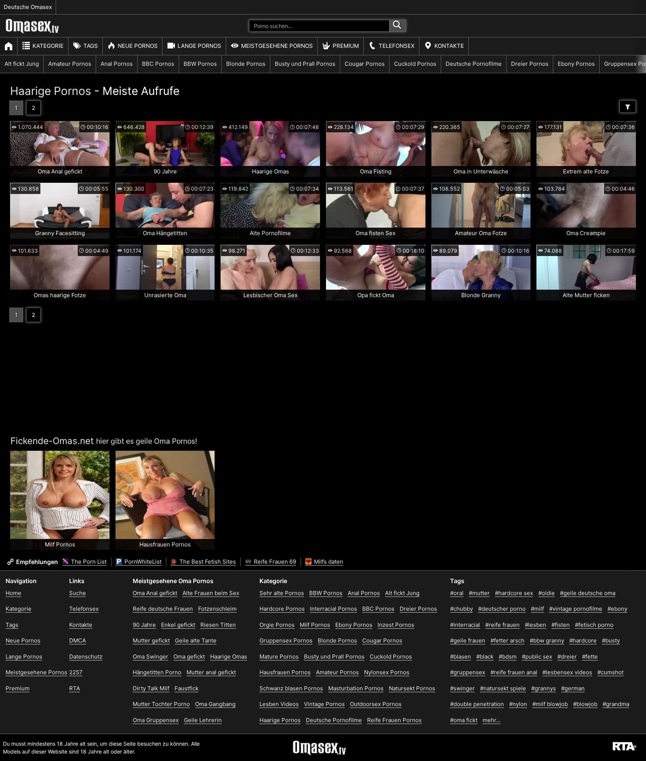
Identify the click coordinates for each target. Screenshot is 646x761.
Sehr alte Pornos (281, 593)
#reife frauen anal (513, 672)
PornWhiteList (142, 561)
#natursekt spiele (503, 688)
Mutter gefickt (151, 640)
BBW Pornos (200, 63)
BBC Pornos (158, 63)
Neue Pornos (138, 45)
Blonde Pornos (245, 63)
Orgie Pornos (277, 624)
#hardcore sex (514, 593)
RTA (74, 688)
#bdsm (508, 656)
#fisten (560, 624)
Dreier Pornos (529, 63)
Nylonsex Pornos (386, 672)
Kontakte (449, 45)
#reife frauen (502, 624)
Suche (77, 593)
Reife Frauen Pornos (394, 720)
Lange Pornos (199, 45)
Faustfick (187, 688)
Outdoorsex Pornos (376, 704)
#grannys (543, 688)
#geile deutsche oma (587, 593)
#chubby (461, 608)
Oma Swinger (150, 656)
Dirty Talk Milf (151, 688)
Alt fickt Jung (21, 63)
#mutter (479, 593)
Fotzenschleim (217, 608)
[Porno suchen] (398, 26)
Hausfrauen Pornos (285, 672)
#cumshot (610, 672)
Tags (90, 45)
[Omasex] (32, 32)
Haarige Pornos (50, 91)
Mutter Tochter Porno (161, 704)
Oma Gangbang (215, 704)
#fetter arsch (507, 640)
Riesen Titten (218, 624)
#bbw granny (547, 640)
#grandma (616, 704)
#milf (537, 608)
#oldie (546, 593)
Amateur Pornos (69, 63)
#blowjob (585, 704)
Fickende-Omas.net (52, 440)
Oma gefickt (189, 656)
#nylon (518, 704)
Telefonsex (397, 45)
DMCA (77, 640)
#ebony (617, 608)
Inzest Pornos (396, 624)
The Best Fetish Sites (207, 561)
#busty (611, 640)
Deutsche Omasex (28, 6)
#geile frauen (467, 640)
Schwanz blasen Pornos (291, 688)
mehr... (492, 720)
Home (13, 593)
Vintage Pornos (324, 704)
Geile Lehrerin (203, 720)
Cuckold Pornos (415, 63)
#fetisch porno (594, 624)
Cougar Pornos (365, 63)
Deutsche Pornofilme (474, 63)
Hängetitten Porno (157, 672)
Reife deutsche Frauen (163, 608)
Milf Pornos (315, 624)
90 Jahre (144, 624)
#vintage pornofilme (575, 608)
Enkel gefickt (178, 624)
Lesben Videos (279, 704)
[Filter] (627, 106)
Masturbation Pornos (356, 688)
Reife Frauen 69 (274, 561)
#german (573, 688)
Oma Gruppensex (156, 720)
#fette (590, 656)
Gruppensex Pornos (286, 640)
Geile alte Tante (195, 640)
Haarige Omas (228, 656)
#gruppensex (467, 672)
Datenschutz (85, 656)
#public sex (537, 656)
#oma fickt (463, 720)
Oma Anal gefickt (155, 593)
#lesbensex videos (567, 672)
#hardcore (583, 640)
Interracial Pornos (333, 608)
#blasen (460, 656)
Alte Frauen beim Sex (210, 593)
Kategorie (48, 45)
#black (484, 656)
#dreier (567, 656)
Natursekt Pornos (412, 688)
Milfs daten (328, 561)
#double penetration (477, 704)
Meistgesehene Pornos (277, 45)
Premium (346, 45)
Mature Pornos (279, 656)
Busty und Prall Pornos (305, 63)
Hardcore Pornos (282, 608)
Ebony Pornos (576, 63)
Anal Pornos (117, 63)
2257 (76, 672)
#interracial (465, 624)
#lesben (535, 624)
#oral (457, 593)
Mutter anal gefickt (211, 672)
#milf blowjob (550, 704)
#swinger (462, 688)
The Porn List (88, 561)
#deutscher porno (502, 608)
